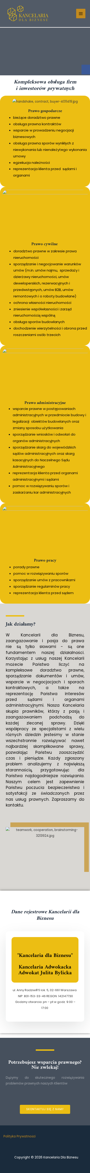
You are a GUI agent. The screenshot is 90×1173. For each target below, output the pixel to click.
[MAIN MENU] (81, 13)
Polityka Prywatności (19, 1136)
